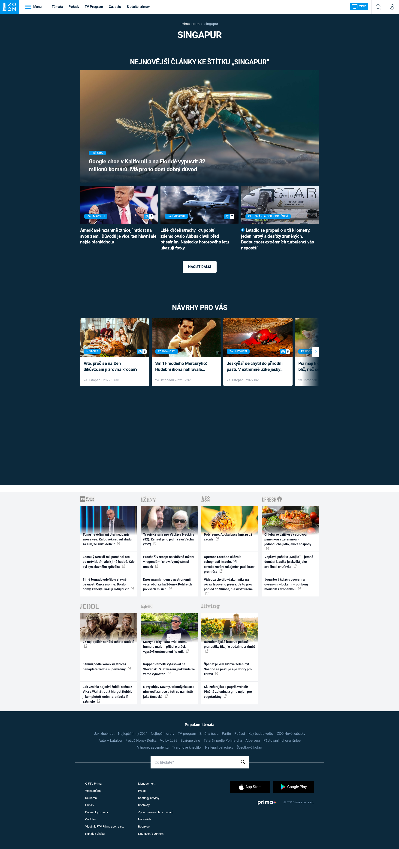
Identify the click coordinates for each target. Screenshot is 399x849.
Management (146, 783)
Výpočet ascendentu (153, 747)
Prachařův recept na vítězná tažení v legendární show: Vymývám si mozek (168, 562)
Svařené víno (190, 740)
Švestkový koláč (249, 747)
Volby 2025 (168, 740)
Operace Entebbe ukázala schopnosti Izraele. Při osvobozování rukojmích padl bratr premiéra (229, 564)
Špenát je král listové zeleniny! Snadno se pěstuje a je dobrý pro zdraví (228, 669)
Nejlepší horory (162, 734)
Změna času (209, 734)
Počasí (239, 734)
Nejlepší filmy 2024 (132, 734)
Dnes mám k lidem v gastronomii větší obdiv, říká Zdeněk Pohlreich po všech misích (167, 584)
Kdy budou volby (260, 734)
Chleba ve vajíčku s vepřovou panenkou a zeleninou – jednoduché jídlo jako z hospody (287, 539)
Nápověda (144, 819)
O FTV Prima (93, 783)
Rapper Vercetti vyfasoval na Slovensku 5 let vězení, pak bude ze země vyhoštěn (169, 669)
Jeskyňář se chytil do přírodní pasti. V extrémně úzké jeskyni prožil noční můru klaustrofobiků (255, 367)
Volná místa (93, 790)
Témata (57, 7)
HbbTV (89, 805)
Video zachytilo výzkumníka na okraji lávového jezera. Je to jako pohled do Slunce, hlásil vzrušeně (228, 584)
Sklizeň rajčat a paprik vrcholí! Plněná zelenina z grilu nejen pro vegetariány (228, 692)
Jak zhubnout (104, 734)
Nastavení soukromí (151, 833)
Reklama (91, 798)
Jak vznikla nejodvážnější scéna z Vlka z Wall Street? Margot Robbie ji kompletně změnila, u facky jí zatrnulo (108, 694)
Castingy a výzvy (148, 798)
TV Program (94, 7)
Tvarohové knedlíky (187, 747)
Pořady (74, 7)
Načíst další (199, 267)
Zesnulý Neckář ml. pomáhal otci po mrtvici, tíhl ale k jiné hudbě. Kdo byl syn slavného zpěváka (109, 562)
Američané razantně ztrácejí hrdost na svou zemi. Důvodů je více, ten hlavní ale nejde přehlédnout (118, 236)
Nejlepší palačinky (219, 747)
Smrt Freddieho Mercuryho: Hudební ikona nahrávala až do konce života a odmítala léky (183, 367)
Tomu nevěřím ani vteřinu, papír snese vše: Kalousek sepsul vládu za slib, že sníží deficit (107, 539)
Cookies (90, 819)
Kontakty (144, 805)
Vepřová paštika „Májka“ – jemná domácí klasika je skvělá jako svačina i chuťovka (288, 562)
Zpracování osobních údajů (155, 812)
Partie (226, 734)
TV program (187, 734)
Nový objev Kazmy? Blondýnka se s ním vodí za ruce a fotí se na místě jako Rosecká (168, 692)
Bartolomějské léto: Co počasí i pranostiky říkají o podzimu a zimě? (229, 644)
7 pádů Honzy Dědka (141, 740)
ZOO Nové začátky (291, 734)
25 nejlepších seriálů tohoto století (108, 642)
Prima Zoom (190, 24)
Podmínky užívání (96, 812)
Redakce (144, 826)
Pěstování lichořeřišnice (282, 740)
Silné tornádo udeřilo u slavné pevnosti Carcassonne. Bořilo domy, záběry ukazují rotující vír (106, 584)
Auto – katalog (110, 740)
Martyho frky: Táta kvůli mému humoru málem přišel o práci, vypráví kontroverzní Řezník (165, 647)
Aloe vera (252, 740)
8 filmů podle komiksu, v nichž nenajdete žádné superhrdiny (104, 666)
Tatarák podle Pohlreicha (223, 740)
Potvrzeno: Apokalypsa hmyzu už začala (228, 537)
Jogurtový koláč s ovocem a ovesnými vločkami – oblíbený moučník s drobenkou (286, 584)
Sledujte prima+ (138, 7)
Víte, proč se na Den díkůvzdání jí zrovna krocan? (110, 366)
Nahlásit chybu (95, 833)
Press (142, 790)
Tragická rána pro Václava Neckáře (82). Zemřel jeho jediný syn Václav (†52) (168, 539)
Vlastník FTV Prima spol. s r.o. (104, 826)
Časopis (115, 7)
